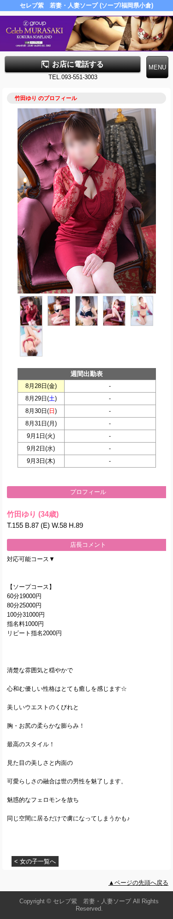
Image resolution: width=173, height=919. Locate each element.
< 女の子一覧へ (35, 861)
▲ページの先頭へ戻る (138, 882)
